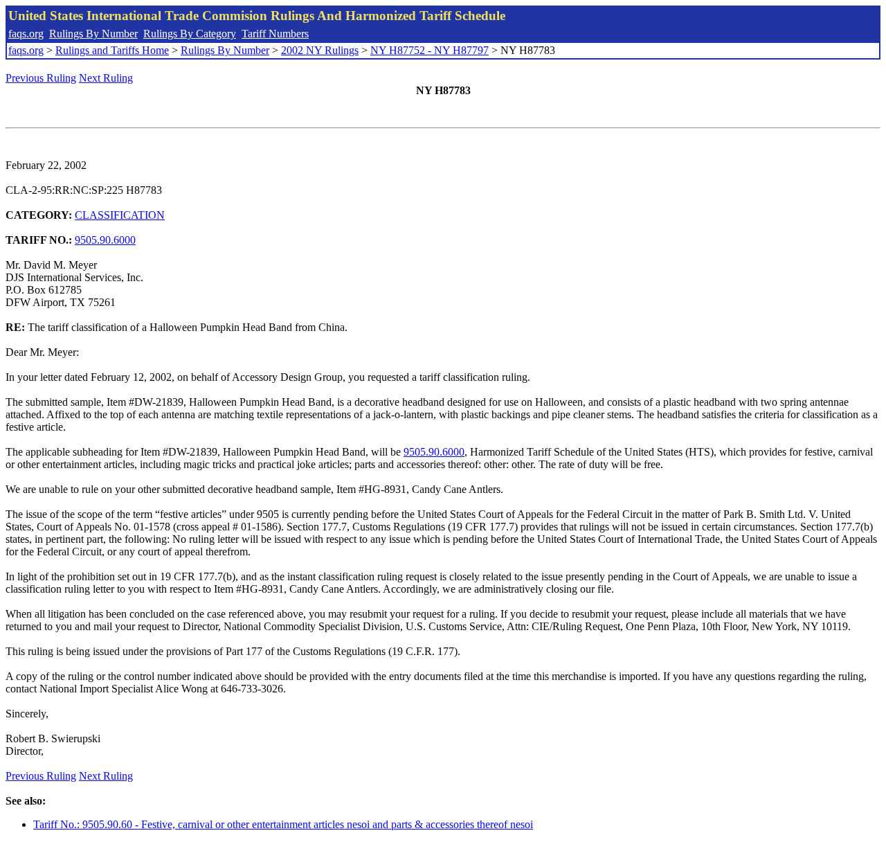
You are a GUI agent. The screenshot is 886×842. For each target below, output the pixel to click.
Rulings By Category (189, 33)
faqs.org (26, 33)
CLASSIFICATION (120, 215)
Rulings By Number (93, 33)
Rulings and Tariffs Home (112, 50)
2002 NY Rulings (320, 50)
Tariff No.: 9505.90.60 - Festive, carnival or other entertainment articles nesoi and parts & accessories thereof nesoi (283, 824)
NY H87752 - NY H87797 (429, 50)
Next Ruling (106, 78)
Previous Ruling (41, 78)
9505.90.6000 (105, 240)
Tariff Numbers (275, 33)
